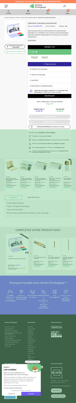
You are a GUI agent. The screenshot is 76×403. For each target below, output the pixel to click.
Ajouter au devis (49, 122)
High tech (30, 343)
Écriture (30, 337)
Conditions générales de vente (13, 340)
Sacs (29, 355)
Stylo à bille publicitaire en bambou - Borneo (54, 258)
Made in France (32, 347)
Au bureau (30, 327)
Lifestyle (30, 345)
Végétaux (30, 359)
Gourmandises (31, 341)
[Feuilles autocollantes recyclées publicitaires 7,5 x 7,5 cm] (26, 172)
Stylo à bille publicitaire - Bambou (40, 258)
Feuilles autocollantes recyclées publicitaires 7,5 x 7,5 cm (26, 179)
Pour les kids (31, 353)
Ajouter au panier (49, 117)
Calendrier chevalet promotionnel (17, 258)
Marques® (30, 349)
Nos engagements (9, 329)
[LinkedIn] (41, 366)
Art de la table (31, 329)
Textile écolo (31, 357)
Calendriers (31, 333)
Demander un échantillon (16, 51)
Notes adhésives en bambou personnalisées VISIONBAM (12, 179)
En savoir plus (32, 40)
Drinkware (30, 335)
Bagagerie (30, 331)
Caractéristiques (33, 197)
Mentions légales (9, 338)
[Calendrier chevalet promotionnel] (17, 254)
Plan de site (8, 346)
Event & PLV (31, 339)
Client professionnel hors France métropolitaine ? (13, 333)
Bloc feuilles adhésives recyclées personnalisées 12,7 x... (55, 179)
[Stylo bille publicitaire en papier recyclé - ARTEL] (69, 251)
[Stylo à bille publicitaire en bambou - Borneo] (54, 251)
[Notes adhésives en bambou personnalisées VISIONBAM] (12, 172)
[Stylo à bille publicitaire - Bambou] (40, 251)
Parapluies (30, 351)
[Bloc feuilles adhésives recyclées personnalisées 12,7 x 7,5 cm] (55, 172)
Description (13, 197)
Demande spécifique (51, 127)
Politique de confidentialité (12, 342)
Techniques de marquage (11, 331)
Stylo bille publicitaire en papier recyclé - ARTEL (68, 258)
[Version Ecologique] (38, 6)
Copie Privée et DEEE (10, 336)
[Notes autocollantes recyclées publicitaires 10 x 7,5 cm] (41, 172)
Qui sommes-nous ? (10, 327)
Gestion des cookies (10, 344)
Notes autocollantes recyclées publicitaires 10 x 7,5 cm (41, 179)
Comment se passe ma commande (16, 46)
